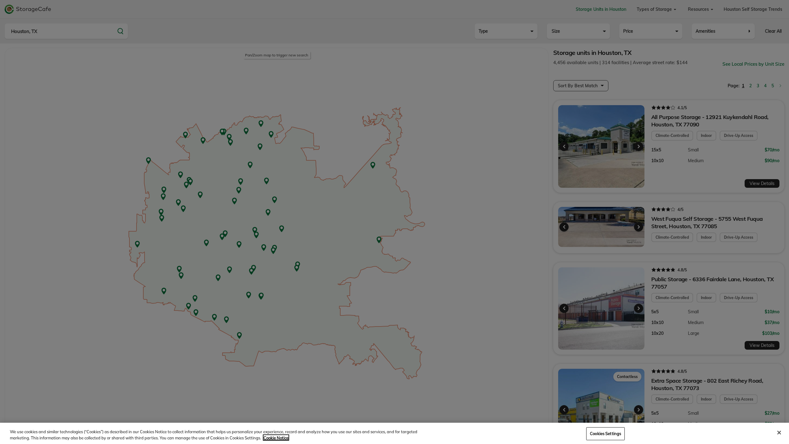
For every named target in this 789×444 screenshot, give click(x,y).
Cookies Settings (605, 433)
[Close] (779, 432)
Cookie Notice (276, 437)
